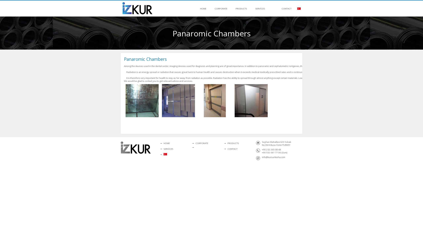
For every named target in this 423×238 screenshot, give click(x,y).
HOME (203, 8)
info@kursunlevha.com (273, 157)
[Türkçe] (299, 8)
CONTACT (286, 8)
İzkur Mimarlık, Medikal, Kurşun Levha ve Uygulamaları (137, 8)
